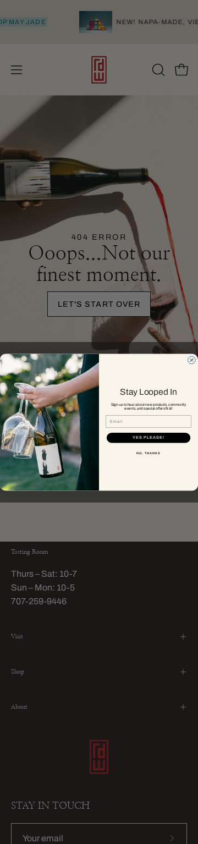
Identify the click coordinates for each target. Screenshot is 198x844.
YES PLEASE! (148, 437)
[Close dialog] (192, 360)
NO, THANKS (148, 452)
